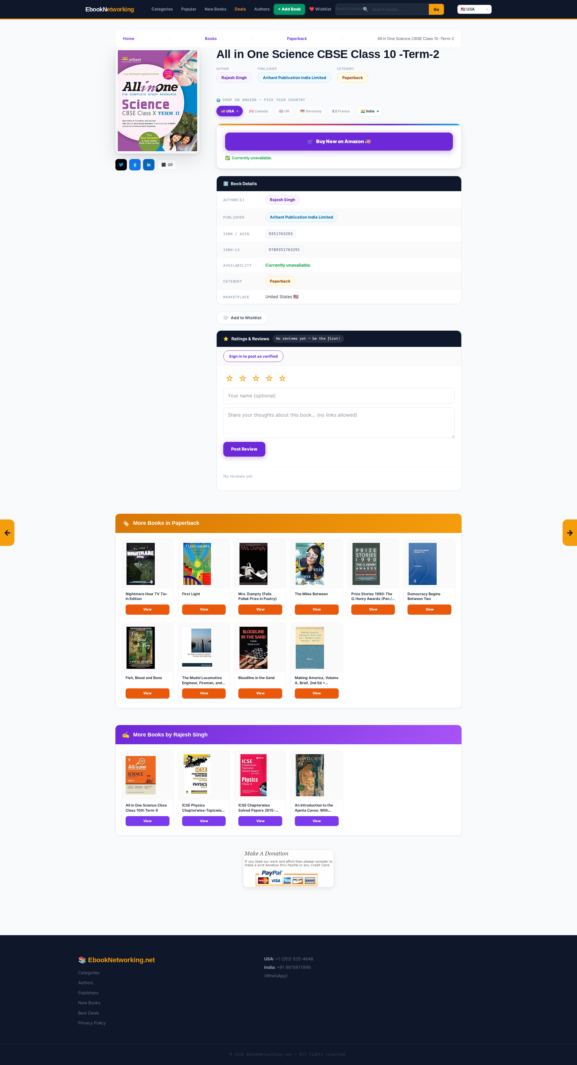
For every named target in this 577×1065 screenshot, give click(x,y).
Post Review (244, 449)
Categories (88, 972)
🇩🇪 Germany (311, 111)
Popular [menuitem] (188, 9)
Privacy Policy (92, 1022)
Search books (349, 8)
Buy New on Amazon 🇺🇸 (339, 141)
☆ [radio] (229, 378)
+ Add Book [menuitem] (289, 9)
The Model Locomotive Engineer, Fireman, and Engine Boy (202, 682)
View (147, 609)
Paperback (297, 38)
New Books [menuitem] (215, 9)
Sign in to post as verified (253, 356)
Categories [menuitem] (162, 9)
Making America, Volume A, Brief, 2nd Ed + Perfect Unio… (316, 682)
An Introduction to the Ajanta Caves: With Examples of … (314, 810)
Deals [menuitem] (240, 9)
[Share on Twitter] (121, 164)
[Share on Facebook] (135, 164)
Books (211, 38)
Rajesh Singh (234, 77)
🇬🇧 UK (284, 111)
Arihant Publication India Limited (294, 77)
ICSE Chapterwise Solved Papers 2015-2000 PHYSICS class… (258, 810)
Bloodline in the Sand (256, 677)
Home (128, 38)
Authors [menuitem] (262, 9)
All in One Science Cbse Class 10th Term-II (146, 808)
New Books (89, 1002)
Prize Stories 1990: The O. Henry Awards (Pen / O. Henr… (371, 599)
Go (436, 9)
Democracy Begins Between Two (424, 596)
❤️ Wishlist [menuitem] (320, 9)
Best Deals (88, 1012)
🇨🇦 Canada (258, 111)
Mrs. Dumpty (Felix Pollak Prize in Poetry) (257, 596)
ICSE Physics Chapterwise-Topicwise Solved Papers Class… (203, 810)
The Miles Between (311, 594)
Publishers (88, 992)
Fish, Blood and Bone (144, 677)
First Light (191, 594)
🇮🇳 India (367, 111)
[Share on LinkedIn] (148, 164)
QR (167, 164)
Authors (85, 982)
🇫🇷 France (341, 111)
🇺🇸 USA (227, 111)
